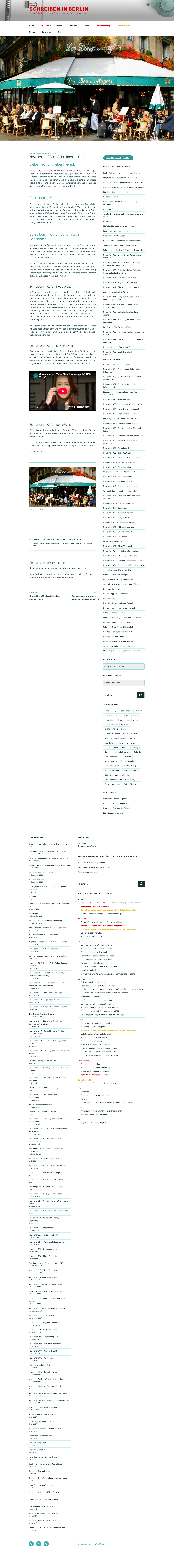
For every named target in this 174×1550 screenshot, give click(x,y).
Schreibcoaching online (90, 1064)
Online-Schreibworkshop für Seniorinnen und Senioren (106, 993)
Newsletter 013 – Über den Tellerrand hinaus (121, 503)
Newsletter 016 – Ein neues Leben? (117, 481)
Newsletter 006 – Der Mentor (115, 537)
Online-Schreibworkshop (115, 747)
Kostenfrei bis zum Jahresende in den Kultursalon (123, 173)
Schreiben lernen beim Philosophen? (95, 952)
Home (31, 26)
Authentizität (108, 209)
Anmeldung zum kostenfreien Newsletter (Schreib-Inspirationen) (107, 1102)
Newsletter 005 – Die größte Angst (117, 546)
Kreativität (54, 543)
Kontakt (84, 1099)
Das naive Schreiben (111, 598)
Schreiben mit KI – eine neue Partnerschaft (98, 1083)
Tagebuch (136, 779)
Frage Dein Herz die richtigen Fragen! (118, 603)
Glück (119, 720)
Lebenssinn (125, 729)
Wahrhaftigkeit (130, 784)
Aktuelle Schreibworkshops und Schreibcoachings (101, 914)
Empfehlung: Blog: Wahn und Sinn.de (118, 327)
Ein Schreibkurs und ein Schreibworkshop (120, 226)
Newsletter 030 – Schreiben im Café (118, 399)
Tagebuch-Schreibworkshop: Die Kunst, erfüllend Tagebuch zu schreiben (113, 989)
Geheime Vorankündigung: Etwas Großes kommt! (123, 182)
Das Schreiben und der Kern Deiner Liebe (119, 608)
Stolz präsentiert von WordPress (91, 1544)
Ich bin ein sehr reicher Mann (114, 359)
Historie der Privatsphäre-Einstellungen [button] (119, 808)
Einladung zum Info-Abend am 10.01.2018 (120, 472)
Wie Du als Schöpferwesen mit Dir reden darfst (122, 240)
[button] (31, 1543)
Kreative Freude (111, 724)
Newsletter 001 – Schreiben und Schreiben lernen (123, 565)
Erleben (136, 715)
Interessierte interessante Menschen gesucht (121, 231)
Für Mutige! (107, 221)
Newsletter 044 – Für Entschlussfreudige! (120, 278)
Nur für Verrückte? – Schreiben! (93, 970)
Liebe (125, 734)
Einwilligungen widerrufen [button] (113, 813)
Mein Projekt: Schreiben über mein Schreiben (121, 651)
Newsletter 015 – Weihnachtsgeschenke (120, 486)
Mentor (134, 734)
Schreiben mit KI (111, 757)
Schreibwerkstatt (112, 766)
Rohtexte (108, 752)
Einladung (109, 715)
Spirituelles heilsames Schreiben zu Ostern (101, 1055)
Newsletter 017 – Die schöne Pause (117, 476)
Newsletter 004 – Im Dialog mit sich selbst (120, 551)
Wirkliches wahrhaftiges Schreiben (117, 646)
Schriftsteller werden (130, 770)
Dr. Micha (51, 153)
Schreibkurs (126, 757)
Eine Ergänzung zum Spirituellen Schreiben (101, 1052)
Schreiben (73, 26)
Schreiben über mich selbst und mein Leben (98, 986)
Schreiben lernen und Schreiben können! (97, 945)
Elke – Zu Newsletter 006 (113, 541)
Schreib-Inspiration (123, 752)
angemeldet (44, 568)
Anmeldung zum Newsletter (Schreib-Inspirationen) (101, 1111)
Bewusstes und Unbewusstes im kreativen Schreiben (102, 1015)
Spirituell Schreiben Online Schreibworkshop (99, 1048)
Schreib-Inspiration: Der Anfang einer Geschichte (123, 250)
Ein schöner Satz (123, 715)
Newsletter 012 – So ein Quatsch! (116, 508)
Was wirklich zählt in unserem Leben (118, 236)
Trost (107, 784)
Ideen (36, 543)
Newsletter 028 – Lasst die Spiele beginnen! (121, 409)
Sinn (127, 779)
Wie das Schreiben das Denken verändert (120, 491)
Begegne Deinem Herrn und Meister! (118, 641)
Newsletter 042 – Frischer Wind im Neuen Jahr (122, 287)
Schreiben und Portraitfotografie (116, 575)
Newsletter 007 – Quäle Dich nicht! (117, 532)
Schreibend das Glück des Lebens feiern (119, 245)
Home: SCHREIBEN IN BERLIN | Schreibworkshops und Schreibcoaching (110, 903)
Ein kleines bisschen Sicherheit (115, 192)
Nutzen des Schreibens (90, 997)
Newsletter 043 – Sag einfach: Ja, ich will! (120, 282)
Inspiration (39, 539)
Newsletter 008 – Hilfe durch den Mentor (120, 527)
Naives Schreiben (118, 738)
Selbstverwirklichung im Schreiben (95, 982)
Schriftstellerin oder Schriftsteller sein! (96, 959)
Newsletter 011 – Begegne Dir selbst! (118, 513)
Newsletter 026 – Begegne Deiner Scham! (120, 423)
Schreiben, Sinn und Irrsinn (114, 613)
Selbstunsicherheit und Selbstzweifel (96, 1034)
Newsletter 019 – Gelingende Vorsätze (119, 462)
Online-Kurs (131, 743)
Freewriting (109, 720)
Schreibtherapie (127, 761)
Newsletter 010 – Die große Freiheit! (117, 517)
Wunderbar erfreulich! (112, 197)
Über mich (85, 1092)
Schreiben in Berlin (71, 539)
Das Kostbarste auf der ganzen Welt (117, 632)
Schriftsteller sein (112, 770)
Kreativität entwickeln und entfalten (95, 1071)
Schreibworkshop (129, 766)
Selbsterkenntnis (128, 775)
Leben (86, 26)
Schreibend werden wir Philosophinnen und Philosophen (103, 1011)
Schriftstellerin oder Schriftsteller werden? (98, 956)
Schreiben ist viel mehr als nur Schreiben (97, 1004)
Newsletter (46, 32)
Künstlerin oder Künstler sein (92, 963)
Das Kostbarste (126, 711)
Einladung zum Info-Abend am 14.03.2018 (120, 418)
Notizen (120, 743)
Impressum (82, 843)
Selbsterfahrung (111, 775)
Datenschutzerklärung (87, 846)
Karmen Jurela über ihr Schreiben (116, 364)
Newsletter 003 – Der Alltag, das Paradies (120, 555)
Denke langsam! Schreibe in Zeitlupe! (118, 579)
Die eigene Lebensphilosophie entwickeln (97, 1023)
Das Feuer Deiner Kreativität (114, 589)
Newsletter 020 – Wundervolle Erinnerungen (121, 457)
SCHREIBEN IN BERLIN (58, 9)
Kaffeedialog (81, 210)
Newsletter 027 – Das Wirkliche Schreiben (120, 414)
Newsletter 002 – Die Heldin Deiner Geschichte (122, 560)
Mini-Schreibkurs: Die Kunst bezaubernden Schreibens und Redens (108, 974)
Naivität (132, 738)
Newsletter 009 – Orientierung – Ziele (118, 522)
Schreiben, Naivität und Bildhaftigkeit (118, 627)
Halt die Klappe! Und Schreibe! (115, 594)
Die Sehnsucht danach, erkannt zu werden (98, 1000)
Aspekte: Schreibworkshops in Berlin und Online (100, 966)
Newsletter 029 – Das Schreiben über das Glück (122, 404)
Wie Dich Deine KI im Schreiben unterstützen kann (123, 187)
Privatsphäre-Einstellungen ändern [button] (117, 803)
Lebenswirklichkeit (112, 734)
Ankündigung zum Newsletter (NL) (117, 570)
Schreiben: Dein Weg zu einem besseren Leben (122, 617)
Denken (139, 711)
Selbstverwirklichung (113, 779)
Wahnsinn (116, 784)
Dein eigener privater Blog (91, 933)
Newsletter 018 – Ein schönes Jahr (117, 467)
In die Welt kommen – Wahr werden (95, 1045)
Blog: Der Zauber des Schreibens (94, 1114)
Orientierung (133, 747)
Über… (32, 32)
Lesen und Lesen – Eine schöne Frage (118, 347)
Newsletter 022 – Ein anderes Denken (118, 448)
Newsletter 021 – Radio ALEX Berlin (117, 453)
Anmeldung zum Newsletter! (118, 158)
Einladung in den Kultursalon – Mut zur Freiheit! (122, 178)
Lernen (59, 26)
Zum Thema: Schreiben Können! (116, 292)
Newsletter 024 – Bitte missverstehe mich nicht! (123, 436)
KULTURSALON (111, 729)
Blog (60, 32)
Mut (106, 738)
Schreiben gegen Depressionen (93, 1041)
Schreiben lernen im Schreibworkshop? (96, 948)
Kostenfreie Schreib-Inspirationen (116, 799)
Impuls (43, 543)
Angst (107, 711)
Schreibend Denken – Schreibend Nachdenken (100, 1007)
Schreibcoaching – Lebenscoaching (95, 1067)
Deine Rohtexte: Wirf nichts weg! (116, 622)
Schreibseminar (111, 761)
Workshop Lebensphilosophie (93, 1027)
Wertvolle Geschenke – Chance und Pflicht (120, 584)
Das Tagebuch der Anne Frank (115, 636)
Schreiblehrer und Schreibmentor (94, 1095)
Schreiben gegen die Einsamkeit (94, 1037)
